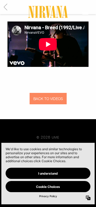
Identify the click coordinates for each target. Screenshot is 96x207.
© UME (48, 137)
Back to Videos (48, 98)
